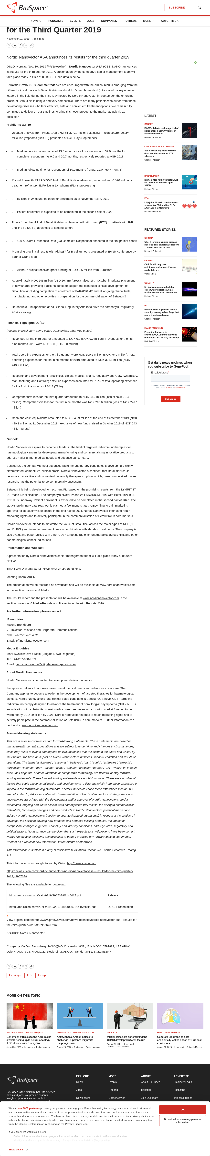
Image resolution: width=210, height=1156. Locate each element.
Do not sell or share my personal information (182, 1120)
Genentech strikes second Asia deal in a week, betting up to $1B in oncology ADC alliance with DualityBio (29, 1040)
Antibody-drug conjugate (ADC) (25, 1032)
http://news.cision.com (81, 863)
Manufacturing (153, 328)
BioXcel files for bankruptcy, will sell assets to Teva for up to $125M (161, 182)
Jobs (90, 21)
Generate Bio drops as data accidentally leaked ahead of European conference (179, 1040)
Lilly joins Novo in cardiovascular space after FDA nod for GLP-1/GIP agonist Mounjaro (161, 205)
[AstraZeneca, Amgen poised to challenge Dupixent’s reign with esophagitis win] (80, 1016)
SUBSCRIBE (177, 7)
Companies (109, 21)
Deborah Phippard (152, 251)
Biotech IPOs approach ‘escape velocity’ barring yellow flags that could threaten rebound (161, 312)
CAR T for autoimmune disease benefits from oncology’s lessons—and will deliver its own (161, 245)
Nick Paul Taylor (151, 341)
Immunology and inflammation (75, 1032)
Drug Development (168, 1032)
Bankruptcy (151, 176)
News (35, 21)
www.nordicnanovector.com (118, 585)
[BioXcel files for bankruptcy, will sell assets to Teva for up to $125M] (189, 182)
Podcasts (55, 21)
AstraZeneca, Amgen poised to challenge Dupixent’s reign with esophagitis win (75, 1040)
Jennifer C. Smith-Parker (118, 1046)
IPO (29, 975)
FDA (146, 198)
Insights (112, 1032)
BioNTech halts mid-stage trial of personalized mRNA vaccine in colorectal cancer (161, 131)
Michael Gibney (151, 189)
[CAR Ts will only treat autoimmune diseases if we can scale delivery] (189, 266)
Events (75, 21)
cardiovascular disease (159, 146)
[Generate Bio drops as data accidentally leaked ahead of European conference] (180, 1016)
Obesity (149, 283)
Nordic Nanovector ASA (85, 66)
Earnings (15, 975)
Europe (42, 975)
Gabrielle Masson (152, 160)
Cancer (148, 124)
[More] (40, 21)
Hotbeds (130, 21)
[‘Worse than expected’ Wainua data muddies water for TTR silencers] (189, 152)
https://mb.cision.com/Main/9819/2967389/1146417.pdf (45, 895)
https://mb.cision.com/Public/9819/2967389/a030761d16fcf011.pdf (52, 907)
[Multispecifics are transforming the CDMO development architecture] (130, 1016)
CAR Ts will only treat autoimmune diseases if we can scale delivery (160, 267)
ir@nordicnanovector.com (32, 640)
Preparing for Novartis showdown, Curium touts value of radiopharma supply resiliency (161, 335)
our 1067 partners (29, 1108)
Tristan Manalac (43, 1047)
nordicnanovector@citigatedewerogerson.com (46, 664)
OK (183, 1109)
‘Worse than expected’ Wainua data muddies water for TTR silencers (160, 153)
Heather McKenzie (152, 137)
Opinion (148, 238)
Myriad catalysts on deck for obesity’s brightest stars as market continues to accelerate (160, 290)
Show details (16, 1149)
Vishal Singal (150, 274)
